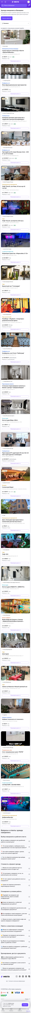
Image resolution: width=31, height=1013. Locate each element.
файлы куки (11, 1003)
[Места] (15, 2)
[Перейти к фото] (14, 43)
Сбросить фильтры (6, 18)
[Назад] (2, 2)
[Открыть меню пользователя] (28, 2)
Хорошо (25, 1004)
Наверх (27, 999)
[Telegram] (20, 976)
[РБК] (29, 976)
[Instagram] (16, 976)
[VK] (23, 976)
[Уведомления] (5, 2)
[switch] (2, 999)
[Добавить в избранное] (28, 31)
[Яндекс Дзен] (26, 976)
